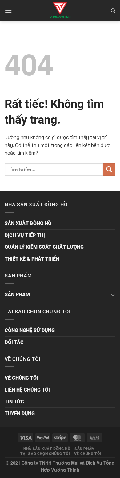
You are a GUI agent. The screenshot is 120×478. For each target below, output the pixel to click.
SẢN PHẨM (17, 294)
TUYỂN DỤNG (20, 413)
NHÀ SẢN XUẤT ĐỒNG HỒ (46, 449)
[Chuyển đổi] (112, 294)
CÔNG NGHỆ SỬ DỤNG (30, 330)
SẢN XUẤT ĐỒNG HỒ (28, 223)
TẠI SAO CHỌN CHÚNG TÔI (45, 454)
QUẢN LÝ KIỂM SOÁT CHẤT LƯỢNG (44, 247)
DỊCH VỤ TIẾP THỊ (25, 235)
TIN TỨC (14, 402)
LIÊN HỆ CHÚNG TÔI (27, 390)
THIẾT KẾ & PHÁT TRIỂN (32, 259)
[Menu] (8, 10)
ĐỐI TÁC (14, 342)
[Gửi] (109, 169)
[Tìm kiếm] (113, 11)
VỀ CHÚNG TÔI (21, 378)
